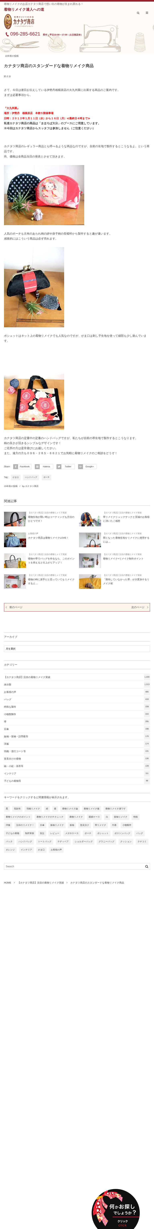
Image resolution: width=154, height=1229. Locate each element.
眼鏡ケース (94, 817)
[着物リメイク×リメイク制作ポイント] (90, 560)
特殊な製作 (76, 706)
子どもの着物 (12, 833)
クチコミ (142, 841)
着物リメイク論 (70, 809)
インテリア (76, 773)
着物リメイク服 (91, 809)
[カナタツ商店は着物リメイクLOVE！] (15, 540)
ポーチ (47, 477)
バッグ (76, 699)
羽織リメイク (33, 809)
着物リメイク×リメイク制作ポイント (123, 558)
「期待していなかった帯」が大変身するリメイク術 (126, 581)
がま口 (16, 477)
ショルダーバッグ (84, 841)
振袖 (72, 825)
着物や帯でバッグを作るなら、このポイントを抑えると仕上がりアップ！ (51, 560)
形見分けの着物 (76, 758)
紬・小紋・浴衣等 (76, 766)
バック (9, 841)
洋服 (76, 743)
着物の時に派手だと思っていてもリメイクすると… (51, 581)
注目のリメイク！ (25, 825)
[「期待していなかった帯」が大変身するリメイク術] (90, 581)
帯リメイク (100, 825)
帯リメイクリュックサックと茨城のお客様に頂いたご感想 (126, 519)
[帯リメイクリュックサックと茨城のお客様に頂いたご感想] (90, 519)
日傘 (76, 729)
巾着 (114, 825)
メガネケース (72, 833)
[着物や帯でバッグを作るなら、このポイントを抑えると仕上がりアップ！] (15, 560)
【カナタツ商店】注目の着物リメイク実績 (47, 513)
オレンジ (10, 850)
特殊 (135, 817)
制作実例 (29, 833)
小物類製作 (76, 714)
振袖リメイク (57, 825)
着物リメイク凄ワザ (115, 809)
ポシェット (102, 833)
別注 (42, 833)
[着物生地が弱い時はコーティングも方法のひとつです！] (15, 519)
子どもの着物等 (76, 781)
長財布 (17, 809)
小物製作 (127, 825)
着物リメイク (76, 817)
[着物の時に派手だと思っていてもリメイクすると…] (15, 581)
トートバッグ (45, 841)
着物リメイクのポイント (18, 817)
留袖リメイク (121, 817)
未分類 (77, 684)
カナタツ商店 (31, 486)
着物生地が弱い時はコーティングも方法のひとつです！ (51, 519)
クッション (126, 841)
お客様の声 (33, 534)
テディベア (63, 841)
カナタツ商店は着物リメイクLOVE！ (48, 537)
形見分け (84, 825)
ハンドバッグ (31, 477)
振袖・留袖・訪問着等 (76, 736)
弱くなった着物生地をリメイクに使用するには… (126, 539)
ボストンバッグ (122, 833)
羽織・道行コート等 (76, 751)
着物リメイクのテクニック (50, 817)
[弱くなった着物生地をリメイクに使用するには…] (90, 540)
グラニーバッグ (106, 841)
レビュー (54, 833)
